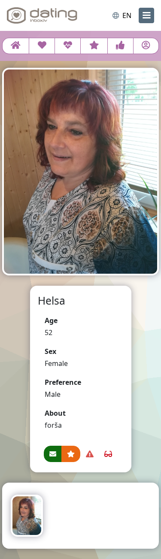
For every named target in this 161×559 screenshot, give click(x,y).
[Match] (42, 46)
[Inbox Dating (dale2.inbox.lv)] (42, 15)
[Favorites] (93, 46)
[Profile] (146, 46)
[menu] (146, 15)
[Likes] (120, 46)
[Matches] (68, 46)
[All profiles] (15, 46)
